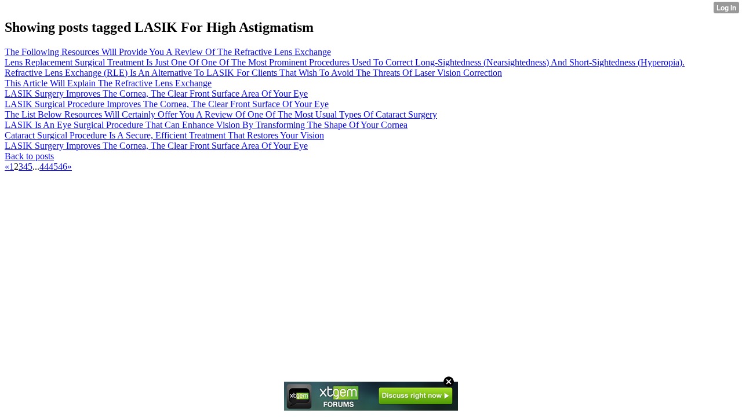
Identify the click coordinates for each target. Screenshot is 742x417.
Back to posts (29, 156)
